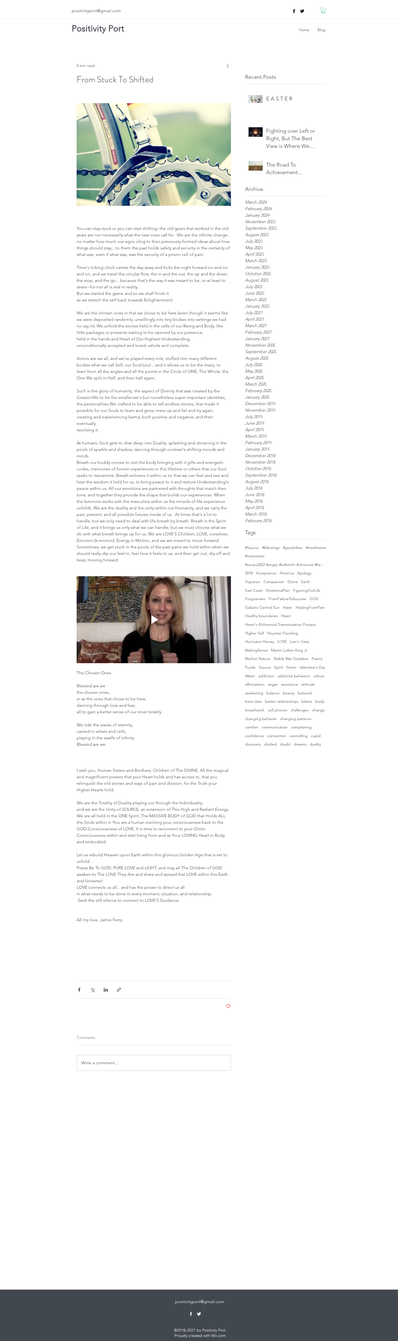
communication (275, 727)
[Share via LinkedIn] (105, 989)
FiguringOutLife (306, 590)
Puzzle (250, 667)
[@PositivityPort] (302, 11)
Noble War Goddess (291, 658)
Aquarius (252, 581)
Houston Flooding (282, 633)
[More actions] (227, 66)
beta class (253, 701)
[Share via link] (119, 989)
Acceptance (266, 573)
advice (319, 675)
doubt (285, 744)
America (287, 573)
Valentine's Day (312, 667)
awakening (254, 693)
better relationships (281, 701)
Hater (287, 607)
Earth (305, 581)
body (319, 701)
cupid (316, 735)
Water (250, 675)
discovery (253, 744)
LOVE (282, 641)
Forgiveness (255, 598)
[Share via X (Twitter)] (92, 989)
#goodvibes (293, 547)
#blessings (271, 547)
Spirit (278, 667)
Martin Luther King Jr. (289, 650)
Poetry (317, 658)
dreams (300, 744)
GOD (313, 598)
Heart (286, 615)
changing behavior (261, 718)
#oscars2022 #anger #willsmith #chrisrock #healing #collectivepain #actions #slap (285, 564)
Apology (304, 573)
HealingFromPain (310, 607)
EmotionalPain (278, 590)
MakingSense (256, 650)
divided (270, 744)
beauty (289, 693)
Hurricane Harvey (259, 641)
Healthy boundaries (261, 615)
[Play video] (154, 619)
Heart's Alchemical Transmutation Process (280, 624)
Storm (291, 667)
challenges (300, 710)
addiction (266, 675)
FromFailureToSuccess (287, 598)
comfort (251, 727)
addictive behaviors (294, 675)
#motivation (255, 556)
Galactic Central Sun (262, 607)
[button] (323, 10)
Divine (293, 581)
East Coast (254, 590)
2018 (249, 573)
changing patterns (295, 718)
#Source (252, 547)
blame (307, 701)
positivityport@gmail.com (96, 10)
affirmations (255, 684)
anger (273, 684)
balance (273, 693)
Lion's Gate (299, 641)
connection (276, 735)
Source (265, 667)
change (318, 710)
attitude (308, 684)
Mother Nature (257, 658)
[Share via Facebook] (79, 989)
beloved (305, 693)
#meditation (316, 547)
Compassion (273, 581)
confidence (254, 735)
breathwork (255, 710)
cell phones (277, 710)
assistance (289, 684)
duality (315, 744)
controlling (298, 735)
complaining (301, 727)
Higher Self (254, 633)
